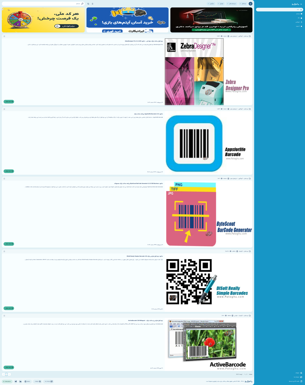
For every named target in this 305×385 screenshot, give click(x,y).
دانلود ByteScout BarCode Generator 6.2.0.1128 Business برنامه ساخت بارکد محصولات (138, 184)
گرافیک (240, 251)
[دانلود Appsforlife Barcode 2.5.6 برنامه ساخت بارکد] (208, 143)
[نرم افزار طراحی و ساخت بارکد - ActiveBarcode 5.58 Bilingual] (208, 344)
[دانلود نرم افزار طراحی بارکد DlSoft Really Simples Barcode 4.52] (208, 282)
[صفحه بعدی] (3, 374)
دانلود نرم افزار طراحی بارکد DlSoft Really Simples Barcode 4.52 (145, 256)
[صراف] (43, 19)
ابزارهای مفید (233, 36)
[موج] (211, 19)
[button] (6, 374)
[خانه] (250, 3)
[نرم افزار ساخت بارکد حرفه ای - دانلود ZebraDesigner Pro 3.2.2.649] (208, 71)
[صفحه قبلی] (9, 374)
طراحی (235, 316)
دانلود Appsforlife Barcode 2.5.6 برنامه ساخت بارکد (148, 114)
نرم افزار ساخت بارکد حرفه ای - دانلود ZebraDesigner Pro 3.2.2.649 (144, 41)
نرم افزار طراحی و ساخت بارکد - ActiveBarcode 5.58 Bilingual (145, 321)
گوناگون (240, 36)
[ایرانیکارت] (127, 19)
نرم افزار (246, 36)
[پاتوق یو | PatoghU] (295, 4)
